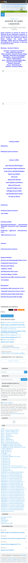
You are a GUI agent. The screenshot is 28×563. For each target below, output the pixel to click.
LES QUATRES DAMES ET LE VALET (10, 456)
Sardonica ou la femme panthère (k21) (12, 508)
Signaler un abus (17, 559)
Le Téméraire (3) (5, 461)
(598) (3, 519)
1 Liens (3, 428)
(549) (4, 520)
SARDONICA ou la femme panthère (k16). (12, 500)
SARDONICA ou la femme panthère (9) (12, 486)
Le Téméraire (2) (5, 460)
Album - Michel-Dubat (7, 436)
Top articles (4, 559)
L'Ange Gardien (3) (6, 452)
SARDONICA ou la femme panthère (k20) (12, 506)
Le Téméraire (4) (5, 463)
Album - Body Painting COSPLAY (10, 430)
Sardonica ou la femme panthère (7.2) (12, 483)
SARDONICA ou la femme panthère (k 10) (12, 488)
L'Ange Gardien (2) (6, 450)
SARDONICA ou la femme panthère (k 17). (13, 502)
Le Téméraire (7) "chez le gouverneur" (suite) (14, 467)
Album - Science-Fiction (7, 441)
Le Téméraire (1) (5, 458)
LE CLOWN (4, 453)
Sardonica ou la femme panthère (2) (11, 474)
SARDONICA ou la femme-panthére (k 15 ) (13, 499)
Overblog (23, 555)
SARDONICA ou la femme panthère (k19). (12, 505)
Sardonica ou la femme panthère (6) (11, 480)
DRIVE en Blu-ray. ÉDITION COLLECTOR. (13, 532)
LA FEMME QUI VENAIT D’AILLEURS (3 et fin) (13, 447)
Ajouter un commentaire (14, 360)
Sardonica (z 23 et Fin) (7, 511)
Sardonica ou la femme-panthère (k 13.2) (13, 495)
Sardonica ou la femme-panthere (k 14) (12, 497)
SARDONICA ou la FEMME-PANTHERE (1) (12, 472)
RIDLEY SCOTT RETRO (7, 550)
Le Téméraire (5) (5, 464)
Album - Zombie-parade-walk (9, 442)
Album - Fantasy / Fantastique (9, 433)
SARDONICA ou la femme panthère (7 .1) (12, 481)
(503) (4, 522)
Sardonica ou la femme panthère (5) (11, 478)
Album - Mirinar (5, 438)
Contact (10, 559)
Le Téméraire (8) (5, 469)
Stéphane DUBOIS (15, 413)
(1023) (6, 517)
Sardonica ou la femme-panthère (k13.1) (12, 494)
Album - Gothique (6, 435)
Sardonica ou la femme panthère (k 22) (12, 510)
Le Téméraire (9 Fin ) (6, 470)
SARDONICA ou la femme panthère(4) (12, 477)
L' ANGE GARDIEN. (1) (7, 449)
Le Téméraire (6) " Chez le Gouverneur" (12, 466)
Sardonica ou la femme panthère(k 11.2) (12, 491)
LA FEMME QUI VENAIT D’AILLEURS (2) (11, 445)
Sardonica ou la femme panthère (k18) (12, 503)
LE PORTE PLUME (6, 455)
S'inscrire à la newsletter (7, 316)
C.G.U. (23, 559)
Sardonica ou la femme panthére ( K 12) (12, 492)
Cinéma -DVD (14, 19)
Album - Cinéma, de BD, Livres (9, 431)
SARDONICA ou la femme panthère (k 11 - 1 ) (14, 489)
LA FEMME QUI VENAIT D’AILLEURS (10, 444)
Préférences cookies (21, 561)
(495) (7, 523)
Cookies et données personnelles (8, 561)
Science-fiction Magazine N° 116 (10, 544)
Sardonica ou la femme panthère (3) (11, 475)
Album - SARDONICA (7, 439)
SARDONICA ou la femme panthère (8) (12, 485)
